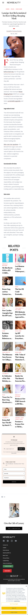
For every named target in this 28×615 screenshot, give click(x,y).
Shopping (18, 373)
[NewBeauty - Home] (14, 2)
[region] (14, 599)
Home (7, 9)
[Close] (26, 586)
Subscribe (7, 570)
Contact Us (5, 545)
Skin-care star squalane (11, 144)
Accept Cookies (14, 612)
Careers (4, 547)
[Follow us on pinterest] (8, 541)
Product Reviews (5, 264)
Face (12, 9)
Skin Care (19, 9)
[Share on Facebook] (2, 497)
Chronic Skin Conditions (19, 418)
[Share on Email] (4, 497)
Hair (3, 308)
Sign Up (20, 448)
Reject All (14, 608)
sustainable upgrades (14, 101)
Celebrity (18, 264)
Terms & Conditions (7, 563)
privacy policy (13, 453)
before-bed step (9, 72)
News (16, 286)
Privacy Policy (6, 558)
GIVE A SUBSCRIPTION (14, 528)
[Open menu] (3, 2)
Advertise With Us (7, 552)
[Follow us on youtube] (16, 541)
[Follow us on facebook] (4, 541)
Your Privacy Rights (14, 604)
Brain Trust (5, 555)
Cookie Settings (8, 566)
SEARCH (14, 481)
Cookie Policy (6, 560)
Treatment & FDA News (19, 309)
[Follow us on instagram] (12, 541)
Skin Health (6, 352)
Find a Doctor (6, 550)
